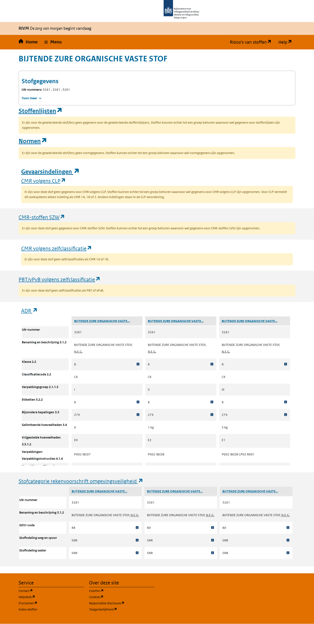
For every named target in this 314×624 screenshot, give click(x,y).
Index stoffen (28, 609)
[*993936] (286, 415)
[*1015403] (212, 553)
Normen (33, 141)
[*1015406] (288, 553)
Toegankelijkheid (121, 609)
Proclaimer (48, 603)
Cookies (116, 597)
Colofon (117, 590)
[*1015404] (288, 528)
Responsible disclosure (121, 603)
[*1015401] (212, 528)
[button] (53, 42)
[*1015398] (137, 528)
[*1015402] (212, 540)
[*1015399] (137, 540)
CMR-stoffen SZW (42, 217)
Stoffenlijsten (41, 111)
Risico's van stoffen (252, 42)
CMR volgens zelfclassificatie (56, 248)
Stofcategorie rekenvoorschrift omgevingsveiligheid (81, 481)
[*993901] (138, 402)
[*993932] (286, 364)
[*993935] (286, 402)
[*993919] (212, 415)
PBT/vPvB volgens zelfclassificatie (60, 279)
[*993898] (138, 364)
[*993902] (138, 415)
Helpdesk (47, 597)
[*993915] (212, 364)
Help (286, 42)
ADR (29, 310)
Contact (46, 590)
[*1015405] (288, 540)
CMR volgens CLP (43, 181)
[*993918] (212, 402)
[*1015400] (137, 553)
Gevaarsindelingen (50, 171)
